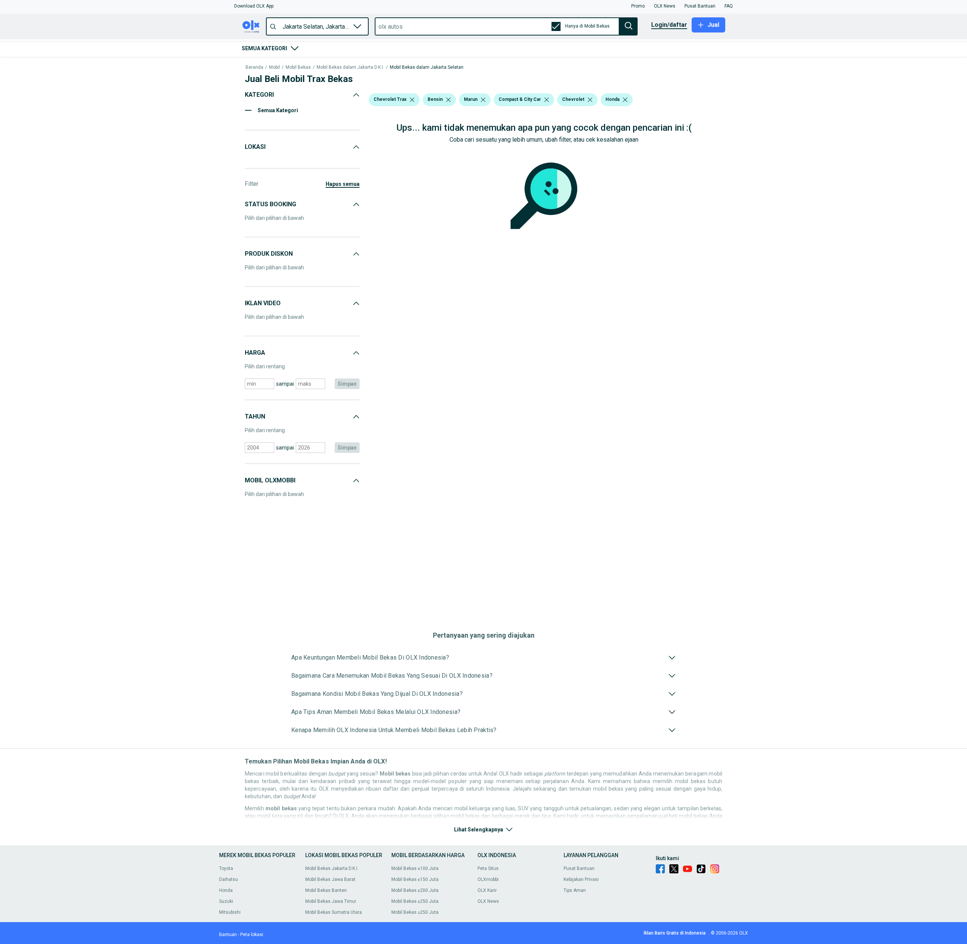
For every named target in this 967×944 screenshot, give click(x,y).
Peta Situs (488, 868)
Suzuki (226, 901)
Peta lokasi (251, 934)
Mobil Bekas (298, 67)
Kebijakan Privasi (581, 879)
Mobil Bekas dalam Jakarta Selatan (426, 67)
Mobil (274, 67)
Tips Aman (575, 890)
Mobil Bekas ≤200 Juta (415, 890)
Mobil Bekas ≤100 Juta (415, 868)
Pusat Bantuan (579, 868)
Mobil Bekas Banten (326, 890)
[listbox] (412, 99)
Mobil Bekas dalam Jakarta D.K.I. (350, 67)
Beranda (254, 67)
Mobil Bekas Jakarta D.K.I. (331, 868)
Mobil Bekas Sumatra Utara (333, 912)
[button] (253, 6)
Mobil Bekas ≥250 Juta (415, 912)
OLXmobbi (488, 879)
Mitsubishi (230, 912)
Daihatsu (228, 879)
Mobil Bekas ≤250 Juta (415, 901)
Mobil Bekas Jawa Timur (330, 901)
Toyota (226, 868)
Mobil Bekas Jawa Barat (330, 879)
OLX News (488, 901)
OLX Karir (487, 890)
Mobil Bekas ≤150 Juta (415, 879)
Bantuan (228, 934)
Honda (226, 890)
